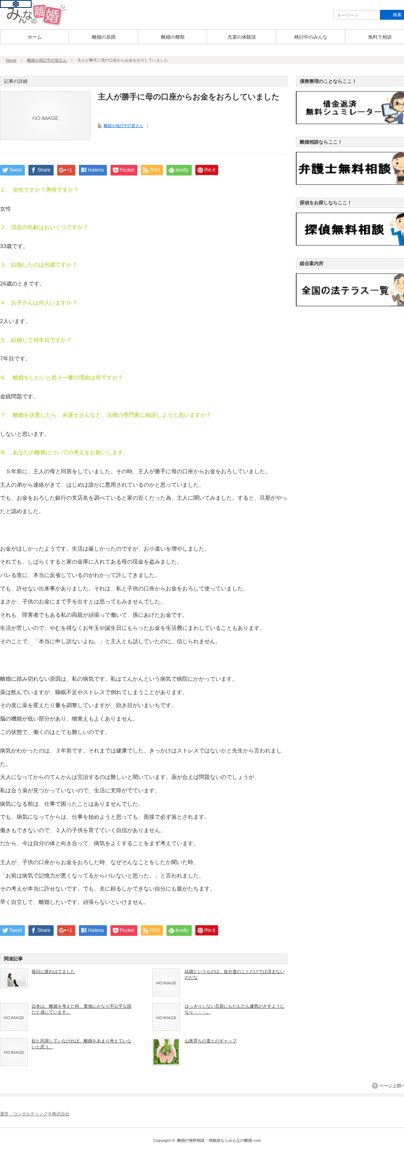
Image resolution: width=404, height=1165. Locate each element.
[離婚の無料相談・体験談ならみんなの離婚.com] (34, 25)
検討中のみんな (310, 37)
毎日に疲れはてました (53, 971)
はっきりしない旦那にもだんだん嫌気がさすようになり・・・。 (234, 1009)
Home (11, 60)
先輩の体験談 (242, 37)
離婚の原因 (104, 37)
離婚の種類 (173, 37)
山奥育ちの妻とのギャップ (211, 1040)
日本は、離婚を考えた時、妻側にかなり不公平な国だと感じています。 (81, 1009)
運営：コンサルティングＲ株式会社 (34, 1113)
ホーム (35, 37)
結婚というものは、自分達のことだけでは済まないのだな (234, 974)
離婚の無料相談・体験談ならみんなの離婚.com (219, 1140)
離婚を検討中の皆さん (47, 60)
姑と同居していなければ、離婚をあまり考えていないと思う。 (81, 1043)
